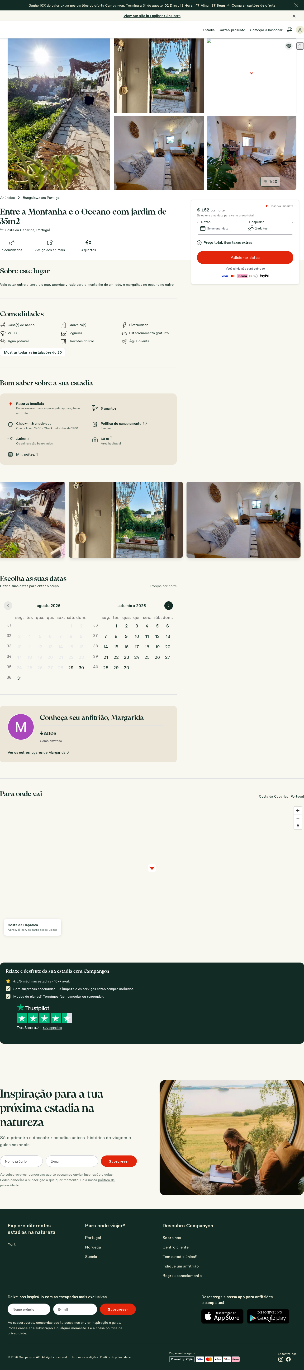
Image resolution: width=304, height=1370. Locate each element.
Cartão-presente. (232, 30)
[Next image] (295, 519)
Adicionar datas (245, 257)
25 (29, 667)
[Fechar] (296, 5)
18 (29, 656)
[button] (221, 228)
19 (40, 656)
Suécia (91, 1256)
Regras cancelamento (182, 1275)
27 (50, 667)
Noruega (93, 1247)
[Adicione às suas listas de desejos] (289, 46)
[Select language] (289, 30)
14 (60, 646)
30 (81, 667)
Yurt (12, 1244)
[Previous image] (8, 519)
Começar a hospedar (266, 30)
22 (71, 656)
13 (50, 646)
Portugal (93, 1237)
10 (19, 646)
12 (40, 646)
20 (50, 656)
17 (19, 656)
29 (71, 667)
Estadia (209, 30)
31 (19, 677)
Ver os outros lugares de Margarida (37, 752)
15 (71, 646)
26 (40, 667)
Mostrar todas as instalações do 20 (33, 352)
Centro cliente (175, 1247)
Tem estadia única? (179, 1256)
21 (60, 656)
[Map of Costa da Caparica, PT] (251, 75)
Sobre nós (171, 1237)
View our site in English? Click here (152, 16)
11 (30, 646)
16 (81, 646)
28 (60, 667)
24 (19, 667)
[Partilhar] (300, 46)
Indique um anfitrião (180, 1266)
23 (81, 656)
